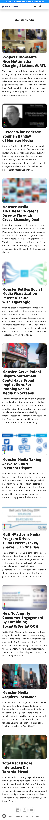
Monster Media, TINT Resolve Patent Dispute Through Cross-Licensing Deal (20, 213)
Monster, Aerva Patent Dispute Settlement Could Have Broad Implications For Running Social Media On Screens (21, 382)
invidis (11, 816)
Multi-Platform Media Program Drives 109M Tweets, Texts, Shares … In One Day (21, 541)
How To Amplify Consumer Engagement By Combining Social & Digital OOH (22, 620)
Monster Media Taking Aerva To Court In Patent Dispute (21, 464)
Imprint (39, 816)
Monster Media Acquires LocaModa (19, 695)
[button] (40, 6)
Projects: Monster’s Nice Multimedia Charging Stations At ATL (24, 61)
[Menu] (46, 6)
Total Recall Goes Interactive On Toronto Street (17, 767)
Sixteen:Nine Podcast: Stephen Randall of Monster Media (21, 136)
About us (19, 816)
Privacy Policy (29, 816)
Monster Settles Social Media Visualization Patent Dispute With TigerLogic (22, 296)
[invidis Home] (9, 6)
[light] (35, 6)
